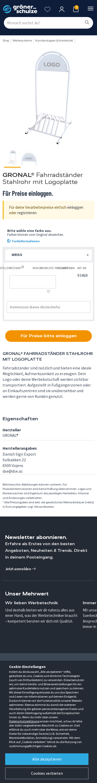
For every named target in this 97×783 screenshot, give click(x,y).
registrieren (26, 212)
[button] (48, 255)
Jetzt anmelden (18, 568)
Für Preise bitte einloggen (49, 335)
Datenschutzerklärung (24, 721)
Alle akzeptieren (47, 759)
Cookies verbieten (47, 773)
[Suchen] (87, 22)
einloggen (75, 207)
